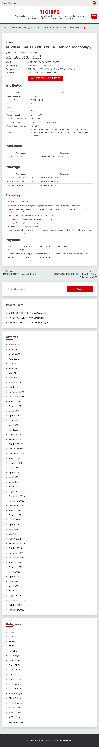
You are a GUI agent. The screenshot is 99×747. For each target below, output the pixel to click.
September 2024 (17, 543)
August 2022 (15, 434)
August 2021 (15, 377)
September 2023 (17, 496)
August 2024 (15, 538)
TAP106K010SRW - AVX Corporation (27, 317)
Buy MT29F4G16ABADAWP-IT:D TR (45, 78)
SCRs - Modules (16, 712)
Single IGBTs (15, 679)
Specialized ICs (16, 722)
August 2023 (15, 491)
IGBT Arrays (14, 674)
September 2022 (17, 439)
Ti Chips (49, 12)
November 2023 (16, 501)
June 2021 (13, 368)
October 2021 (15, 387)
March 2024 (14, 519)
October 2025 (15, 605)
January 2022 (15, 401)
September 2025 (17, 600)
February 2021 (16, 349)
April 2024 (14, 524)
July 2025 (13, 590)
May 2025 (13, 581)
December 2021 (16, 396)
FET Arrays (14, 655)
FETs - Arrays (15, 684)
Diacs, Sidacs (15, 698)
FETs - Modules (16, 703)
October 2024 (15, 548)
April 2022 (14, 415)
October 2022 (15, 444)
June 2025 (13, 586)
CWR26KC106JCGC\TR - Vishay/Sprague (28, 322)
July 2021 (13, 373)
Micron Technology (29, 52)
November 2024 (16, 553)
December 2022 (16, 453)
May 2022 (13, 420)
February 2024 (16, 515)
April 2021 (14, 358)
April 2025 (14, 576)
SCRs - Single (15, 693)
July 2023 (13, 486)
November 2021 (16, 392)
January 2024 (15, 510)
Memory (9, 42)
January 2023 (15, 458)
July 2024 (13, 534)
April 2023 (14, 472)
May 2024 (13, 529)
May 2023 (13, 477)
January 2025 (15, 562)
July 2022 (13, 429)
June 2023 (13, 482)
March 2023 (14, 467)
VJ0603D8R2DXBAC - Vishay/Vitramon (28, 313)
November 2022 (16, 448)
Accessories (14, 660)
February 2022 (16, 406)
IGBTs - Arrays (15, 707)
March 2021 (14, 354)
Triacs (11, 632)
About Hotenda (9, 3)
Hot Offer (13, 650)
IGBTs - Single (15, 717)
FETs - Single (15, 688)
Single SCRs (14, 669)
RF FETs (12, 641)
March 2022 (14, 411)
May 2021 (13, 363)
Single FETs (14, 665)
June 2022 (13, 425)
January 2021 (15, 344)
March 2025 (14, 572)
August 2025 (15, 595)
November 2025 (16, 609)
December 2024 (16, 557)
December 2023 (16, 505)
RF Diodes (13, 646)
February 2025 (16, 567)
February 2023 (16, 463)
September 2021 (17, 382)
